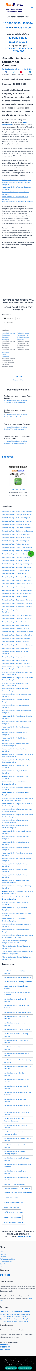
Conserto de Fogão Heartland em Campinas (17, 593)
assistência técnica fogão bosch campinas (15, 1000)
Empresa (3, 1254)
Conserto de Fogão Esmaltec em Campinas (17, 606)
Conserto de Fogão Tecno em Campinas (16, 557)
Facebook (7, 456)
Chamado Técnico (6, 1261)
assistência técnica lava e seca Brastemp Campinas (14, 1120)
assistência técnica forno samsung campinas (16, 1035)
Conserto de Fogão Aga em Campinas (15, 660)
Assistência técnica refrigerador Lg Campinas (17, 201)
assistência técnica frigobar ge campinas (14, 1048)
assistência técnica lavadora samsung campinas (17, 1107)
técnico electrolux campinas (14, 1222)
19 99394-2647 (24, 1237)
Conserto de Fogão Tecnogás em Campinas (17, 514)
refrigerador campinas (11, 1207)
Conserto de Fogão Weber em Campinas (16, 551)
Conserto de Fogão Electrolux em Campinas (17, 615)
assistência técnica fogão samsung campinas (16, 1018)
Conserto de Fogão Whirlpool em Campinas (17, 547)
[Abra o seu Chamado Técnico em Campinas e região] (18, 475)
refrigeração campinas (14, 1212)
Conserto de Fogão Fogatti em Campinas (16, 524)
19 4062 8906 (22, 27)
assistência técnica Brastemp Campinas (18, 982)
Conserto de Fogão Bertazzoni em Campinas (17, 645)
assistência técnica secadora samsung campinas (17, 1179)
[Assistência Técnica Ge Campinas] (9, 360)
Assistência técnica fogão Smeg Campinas (18, 397)
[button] (31, 554)
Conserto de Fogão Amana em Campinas (16, 657)
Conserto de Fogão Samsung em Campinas (17, 564)
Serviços (3, 1257)
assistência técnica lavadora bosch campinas (16, 1087)
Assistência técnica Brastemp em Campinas (17, 437)
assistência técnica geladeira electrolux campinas (18, 1068)
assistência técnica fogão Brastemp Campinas (16, 1007)
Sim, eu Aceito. (11, 1368)
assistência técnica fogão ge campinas (17, 1012)
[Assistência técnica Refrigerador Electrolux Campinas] (9, 341)
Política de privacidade (7, 1259)
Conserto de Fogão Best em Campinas (15, 642)
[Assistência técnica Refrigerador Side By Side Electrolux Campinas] (24, 341)
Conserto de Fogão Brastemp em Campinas (17, 635)
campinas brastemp (11, 1188)
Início (2, 1252)
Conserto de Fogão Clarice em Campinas (16, 534)
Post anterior (18, 376)
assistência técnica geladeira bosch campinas (16, 1054)
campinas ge (25, 1188)
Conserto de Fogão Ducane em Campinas (16, 618)
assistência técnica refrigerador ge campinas (16, 1146)
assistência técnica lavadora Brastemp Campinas (17, 1094)
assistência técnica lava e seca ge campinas (16, 1126)
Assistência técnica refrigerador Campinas (16, 180)
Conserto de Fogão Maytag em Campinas (16, 567)
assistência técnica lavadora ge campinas (15, 1100)
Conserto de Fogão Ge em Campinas (15, 597)
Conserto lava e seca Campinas (17, 424)
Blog (1, 1266)
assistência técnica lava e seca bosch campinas (17, 1113)
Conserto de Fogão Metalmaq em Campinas (17, 521)
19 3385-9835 (10, 48)
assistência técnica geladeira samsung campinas (17, 1081)
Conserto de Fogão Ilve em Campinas (15, 587)
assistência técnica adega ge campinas (17, 977)
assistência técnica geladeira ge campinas (15, 1074)
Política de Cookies (25, 1368)
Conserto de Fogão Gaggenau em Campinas (17, 600)
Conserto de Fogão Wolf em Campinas (15, 544)
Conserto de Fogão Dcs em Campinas (15, 622)
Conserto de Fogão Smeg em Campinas (16, 560)
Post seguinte (18, 380)
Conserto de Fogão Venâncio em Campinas (17, 511)
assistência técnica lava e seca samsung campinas (14, 1133)
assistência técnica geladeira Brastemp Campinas (17, 1061)
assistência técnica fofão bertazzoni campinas (17, 993)
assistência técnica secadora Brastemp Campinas (17, 1166)
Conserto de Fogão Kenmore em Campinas (17, 577)
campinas (7, 1184)
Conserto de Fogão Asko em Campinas (15, 648)
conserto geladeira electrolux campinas (18, 1193)
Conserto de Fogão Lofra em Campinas (15, 570)
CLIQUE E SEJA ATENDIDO (18, 489)
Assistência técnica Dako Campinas (15, 411)
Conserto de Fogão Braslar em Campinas (16, 537)
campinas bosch (19, 1184)
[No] (33, 1364)
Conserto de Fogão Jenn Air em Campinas (16, 580)
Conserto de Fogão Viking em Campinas (16, 554)
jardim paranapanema (13, 1203)
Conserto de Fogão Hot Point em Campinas (17, 590)
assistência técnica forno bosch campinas (15, 1024)
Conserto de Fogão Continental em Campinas (18, 632)
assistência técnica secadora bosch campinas (16, 1159)
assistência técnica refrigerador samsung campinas (15, 1152)
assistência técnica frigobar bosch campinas (16, 1041)
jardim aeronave (11, 1197)
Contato (3, 1264)
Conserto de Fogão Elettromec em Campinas (17, 531)
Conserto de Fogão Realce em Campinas (16, 518)
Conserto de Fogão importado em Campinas (17, 583)
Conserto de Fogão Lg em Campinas (14, 574)
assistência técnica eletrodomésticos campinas (16, 987)
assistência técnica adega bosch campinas (15, 972)
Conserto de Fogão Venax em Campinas (16, 663)
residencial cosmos (12, 1218)
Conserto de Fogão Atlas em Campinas (15, 541)
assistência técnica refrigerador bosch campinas (17, 1139)
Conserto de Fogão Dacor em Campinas (16, 628)
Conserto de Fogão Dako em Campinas (15, 625)
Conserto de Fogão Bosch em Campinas (16, 638)
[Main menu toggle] (32, 8)
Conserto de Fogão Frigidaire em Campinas (17, 603)
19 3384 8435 (25, 48)
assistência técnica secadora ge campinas (15, 1172)
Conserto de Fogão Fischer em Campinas (16, 528)
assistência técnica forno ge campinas (17, 1029)
